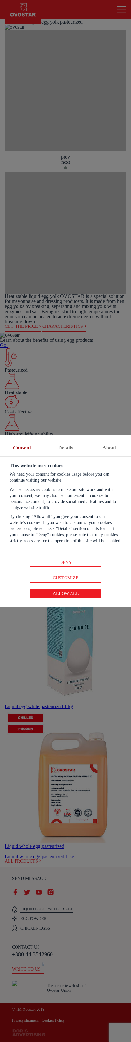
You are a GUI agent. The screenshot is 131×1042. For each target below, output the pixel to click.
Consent (22, 447)
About (109, 447)
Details (65, 447)
